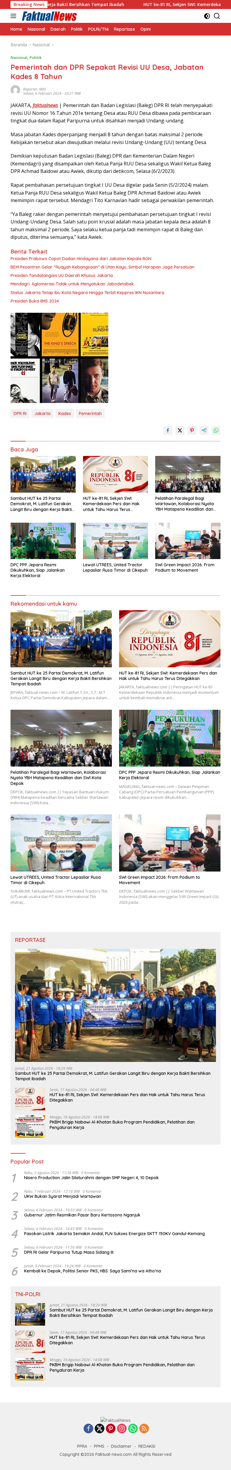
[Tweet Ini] (179, 430)
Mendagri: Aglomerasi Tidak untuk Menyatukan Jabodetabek (72, 284)
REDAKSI (146, 1446)
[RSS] (144, 1429)
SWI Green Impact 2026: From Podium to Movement (184, 567)
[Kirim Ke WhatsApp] (215, 430)
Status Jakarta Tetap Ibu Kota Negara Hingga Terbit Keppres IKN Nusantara (87, 292)
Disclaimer (121, 1446)
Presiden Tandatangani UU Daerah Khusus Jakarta (62, 275)
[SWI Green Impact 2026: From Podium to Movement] (187, 541)
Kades (64, 413)
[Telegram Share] (203, 430)
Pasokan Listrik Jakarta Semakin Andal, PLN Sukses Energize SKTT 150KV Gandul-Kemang (114, 1233)
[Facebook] (88, 1429)
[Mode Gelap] (207, 16)
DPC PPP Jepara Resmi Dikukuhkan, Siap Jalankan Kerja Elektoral (38, 570)
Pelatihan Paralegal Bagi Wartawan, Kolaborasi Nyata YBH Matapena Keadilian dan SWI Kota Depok (184, 504)
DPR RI (20, 413)
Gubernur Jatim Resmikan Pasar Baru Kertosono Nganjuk (82, 1215)
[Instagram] (122, 1429)
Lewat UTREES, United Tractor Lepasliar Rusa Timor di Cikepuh (115, 567)
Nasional (19, 57)
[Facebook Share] (167, 430)
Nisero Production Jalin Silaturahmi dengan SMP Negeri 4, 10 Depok (91, 1177)
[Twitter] (99, 1429)
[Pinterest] (111, 1429)
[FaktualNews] (48, 16)
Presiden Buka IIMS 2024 (35, 301)
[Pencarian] (217, 16)
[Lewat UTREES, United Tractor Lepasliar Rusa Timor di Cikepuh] (115, 541)
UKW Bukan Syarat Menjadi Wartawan (62, 1196)
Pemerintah (90, 413)
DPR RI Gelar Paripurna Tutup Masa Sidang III (68, 1252)
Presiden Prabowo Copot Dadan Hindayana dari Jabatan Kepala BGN (81, 258)
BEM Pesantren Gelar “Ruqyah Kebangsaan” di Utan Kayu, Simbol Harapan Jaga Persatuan (102, 267)
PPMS (99, 1446)
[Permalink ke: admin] (15, 89)
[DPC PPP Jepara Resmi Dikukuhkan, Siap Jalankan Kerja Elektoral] (43, 541)
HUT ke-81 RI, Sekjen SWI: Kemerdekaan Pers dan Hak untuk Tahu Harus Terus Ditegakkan (111, 504)
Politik (35, 57)
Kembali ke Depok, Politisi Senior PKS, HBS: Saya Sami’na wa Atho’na (92, 1271)
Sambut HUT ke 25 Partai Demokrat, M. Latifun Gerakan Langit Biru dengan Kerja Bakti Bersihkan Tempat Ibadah (41, 504)
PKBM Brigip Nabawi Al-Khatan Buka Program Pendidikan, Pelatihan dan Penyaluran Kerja (122, 1124)
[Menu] (15, 16)
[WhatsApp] (133, 1429)
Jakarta (42, 413)
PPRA (82, 1446)
